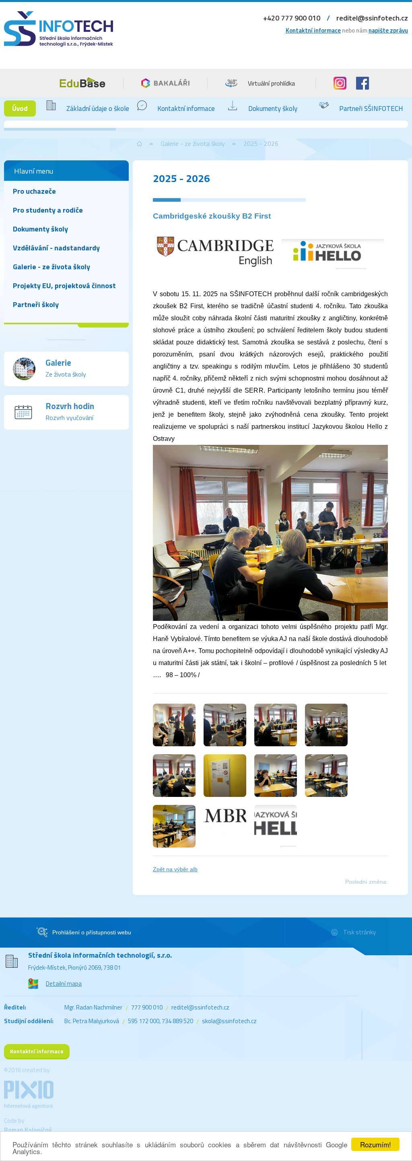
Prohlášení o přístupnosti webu (91, 932)
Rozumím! (375, 1144)
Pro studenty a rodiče (48, 210)
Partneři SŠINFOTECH (371, 108)
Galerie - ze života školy (193, 143)
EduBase (82, 82)
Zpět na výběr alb (175, 869)
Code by (28, 1125)
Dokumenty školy (272, 108)
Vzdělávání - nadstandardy (56, 247)
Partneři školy (36, 304)
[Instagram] (340, 83)
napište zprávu (388, 30)
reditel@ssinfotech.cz (372, 17)
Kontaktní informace (313, 30)
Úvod (20, 108)
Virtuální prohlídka (271, 83)
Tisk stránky (359, 932)
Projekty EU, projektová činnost (64, 285)
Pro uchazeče (34, 191)
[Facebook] (362, 83)
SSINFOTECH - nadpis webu (58, 39)
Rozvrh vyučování (69, 410)
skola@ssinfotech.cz (229, 1021)
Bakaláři (165, 83)
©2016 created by (26, 1070)
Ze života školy (65, 367)
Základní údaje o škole (97, 108)
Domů (139, 143)
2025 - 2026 (260, 143)
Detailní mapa (64, 983)
